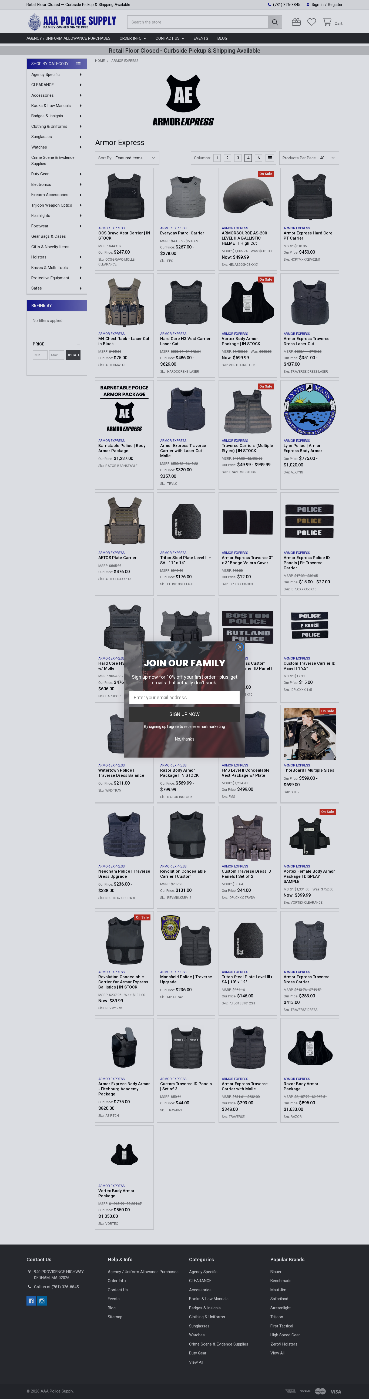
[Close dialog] (239, 647)
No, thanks (184, 739)
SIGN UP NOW (184, 714)
